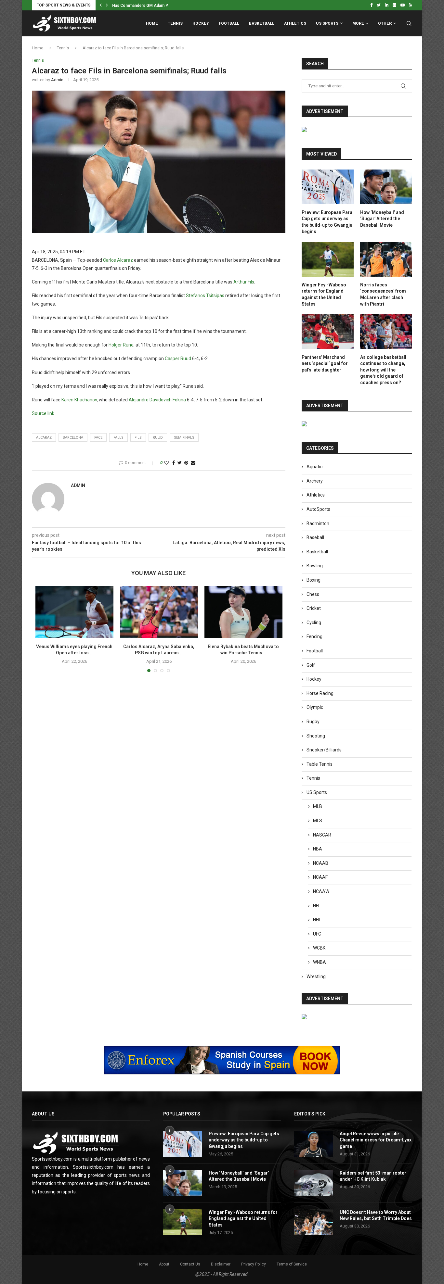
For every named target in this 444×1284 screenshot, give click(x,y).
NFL (316, 905)
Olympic (315, 707)
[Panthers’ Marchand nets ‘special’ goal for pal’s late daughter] (328, 331)
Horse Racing (320, 693)
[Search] (409, 23)
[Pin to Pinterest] (186, 462)
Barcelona (73, 437)
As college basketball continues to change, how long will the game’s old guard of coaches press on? (383, 370)
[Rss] (410, 5)
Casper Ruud (178, 358)
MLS (317, 820)
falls (118, 437)
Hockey (200, 23)
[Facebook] (371, 5)
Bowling (315, 565)
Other (385, 23)
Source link (43, 413)
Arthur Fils (243, 281)
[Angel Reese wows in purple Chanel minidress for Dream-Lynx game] (313, 1144)
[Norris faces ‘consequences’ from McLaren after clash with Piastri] (386, 259)
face (98, 437)
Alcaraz (44, 437)
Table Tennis (320, 764)
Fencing (314, 636)
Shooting (316, 735)
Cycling (314, 622)
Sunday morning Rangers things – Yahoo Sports (156, 5)
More (358, 23)
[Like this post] (166, 462)
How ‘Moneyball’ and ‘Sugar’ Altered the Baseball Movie (382, 219)
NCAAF (320, 877)
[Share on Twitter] (179, 462)
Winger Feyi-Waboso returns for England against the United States (324, 294)
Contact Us (190, 1264)
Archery (315, 481)
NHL (317, 919)
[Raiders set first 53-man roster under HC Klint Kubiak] (313, 1183)
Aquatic (314, 466)
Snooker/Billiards (324, 749)
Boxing (313, 580)
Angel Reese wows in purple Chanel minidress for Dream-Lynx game (375, 1140)
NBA (317, 848)
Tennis (175, 23)
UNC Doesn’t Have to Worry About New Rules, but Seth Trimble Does (376, 1215)
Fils (138, 437)
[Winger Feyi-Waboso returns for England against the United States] (328, 259)
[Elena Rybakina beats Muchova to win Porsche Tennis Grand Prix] (243, 612)
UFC (317, 934)
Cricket (314, 608)
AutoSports (318, 509)
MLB (317, 806)
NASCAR (322, 834)
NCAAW (321, 891)
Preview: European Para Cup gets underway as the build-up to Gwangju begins (327, 222)
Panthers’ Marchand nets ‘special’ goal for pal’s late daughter (325, 363)
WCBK (319, 947)
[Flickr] (394, 5)
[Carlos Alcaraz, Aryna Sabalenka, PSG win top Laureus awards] (159, 612)
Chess (313, 594)
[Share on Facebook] (173, 462)
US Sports (327, 23)
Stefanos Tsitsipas (205, 295)
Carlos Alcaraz (118, 260)
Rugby (313, 721)
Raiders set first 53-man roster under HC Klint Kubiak (373, 1176)
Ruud (158, 437)
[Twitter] (379, 5)
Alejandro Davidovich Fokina (157, 399)
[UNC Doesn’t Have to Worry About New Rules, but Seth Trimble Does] (313, 1222)
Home (152, 23)
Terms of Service (292, 1264)
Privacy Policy (253, 1264)
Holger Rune (121, 344)
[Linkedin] (386, 5)
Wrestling (316, 976)
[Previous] (100, 5)
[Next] (107, 5)
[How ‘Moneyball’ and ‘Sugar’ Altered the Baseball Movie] (386, 187)
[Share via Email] (193, 462)
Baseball (315, 537)
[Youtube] (402, 5)
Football (229, 23)
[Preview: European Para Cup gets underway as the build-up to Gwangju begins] (328, 187)
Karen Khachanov (79, 399)
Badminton (318, 523)
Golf (311, 665)
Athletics (295, 23)
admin (57, 79)
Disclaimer (220, 1264)
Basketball (261, 23)
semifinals (184, 437)
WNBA (319, 962)
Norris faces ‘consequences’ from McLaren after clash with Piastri (383, 294)
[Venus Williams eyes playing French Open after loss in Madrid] (74, 612)
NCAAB (320, 863)
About (164, 1264)
